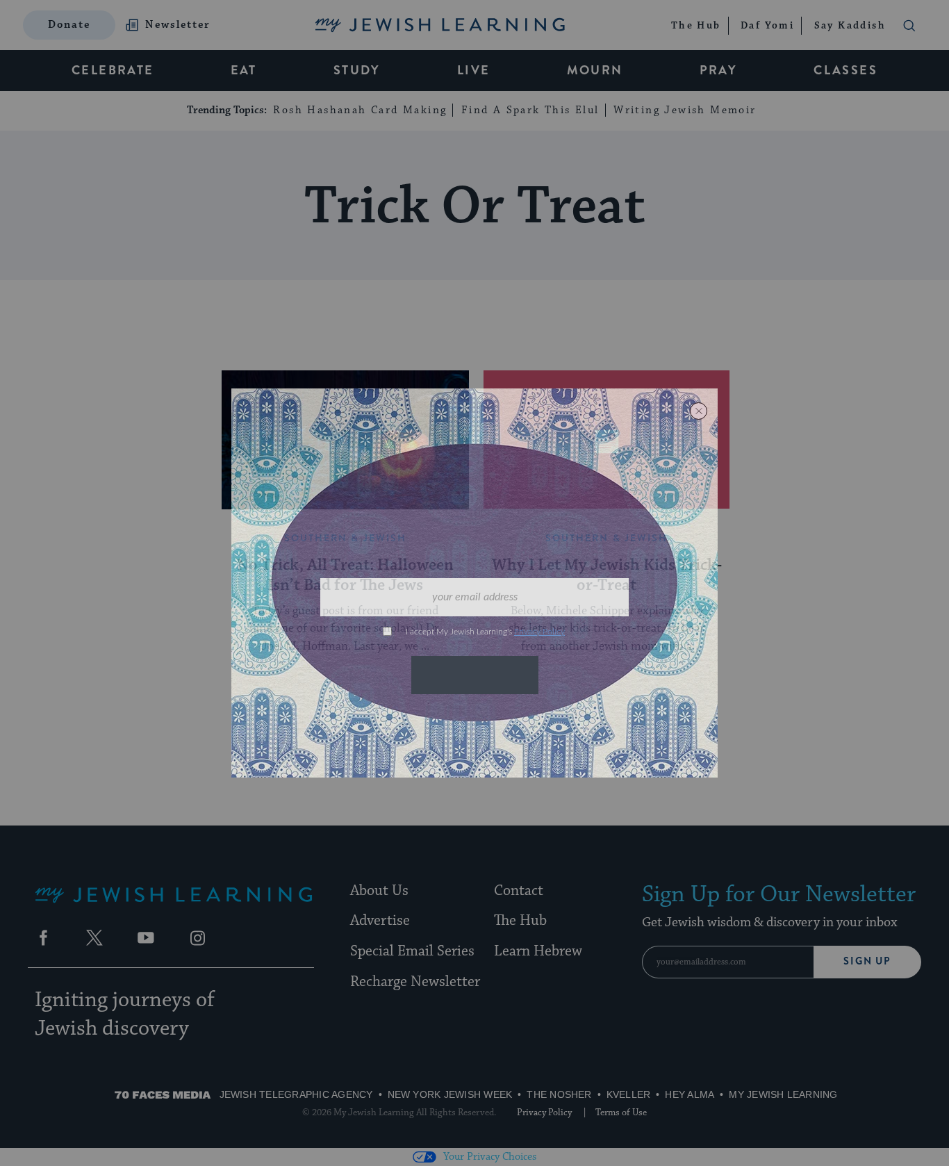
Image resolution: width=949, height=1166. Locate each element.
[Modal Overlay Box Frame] (474, 583)
